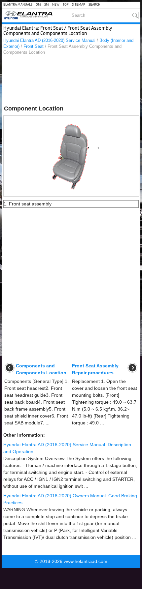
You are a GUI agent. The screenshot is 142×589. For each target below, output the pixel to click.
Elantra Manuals (17, 4)
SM (46, 4)
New (55, 4)
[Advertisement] (71, 81)
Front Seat (33, 46)
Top (66, 4)
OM (38, 4)
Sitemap (78, 4)
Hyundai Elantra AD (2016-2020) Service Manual (49, 40)
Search (94, 4)
